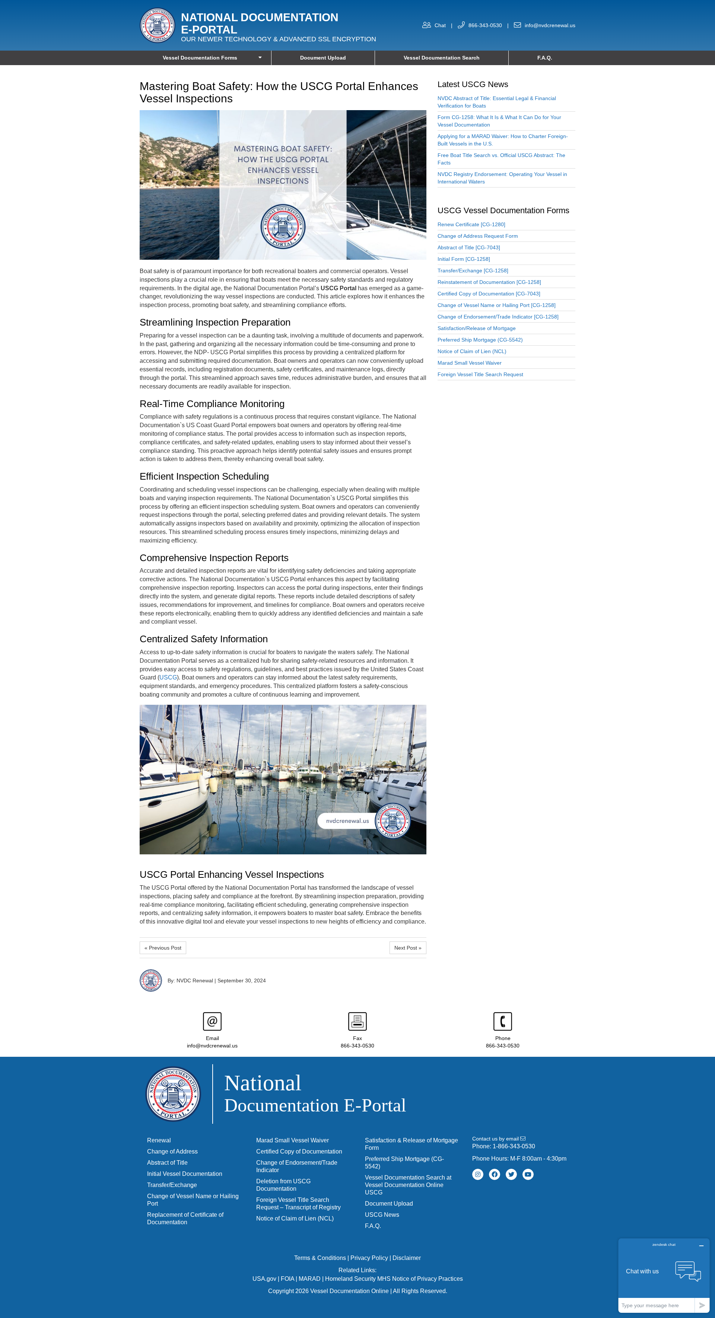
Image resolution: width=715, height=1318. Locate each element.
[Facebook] (494, 1174)
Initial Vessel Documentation (184, 1174)
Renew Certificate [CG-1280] (471, 224)
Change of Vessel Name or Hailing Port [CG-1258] (497, 305)
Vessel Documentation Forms (200, 58)
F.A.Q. (544, 58)
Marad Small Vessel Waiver (470, 363)
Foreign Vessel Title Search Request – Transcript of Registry (298, 1203)
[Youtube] (528, 1174)
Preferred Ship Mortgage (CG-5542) (480, 340)
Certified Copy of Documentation (299, 1151)
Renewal (159, 1140)
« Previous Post (162, 948)
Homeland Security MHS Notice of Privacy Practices (394, 1279)
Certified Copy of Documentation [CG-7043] (489, 294)
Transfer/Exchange (172, 1185)
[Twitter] (511, 1174)
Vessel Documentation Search (442, 58)
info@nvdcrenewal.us (550, 25)
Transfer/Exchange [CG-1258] (473, 270)
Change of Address (172, 1151)
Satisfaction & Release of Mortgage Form (411, 1144)
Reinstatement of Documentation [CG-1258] (489, 282)
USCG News (382, 1215)
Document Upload (323, 58)
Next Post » (408, 948)
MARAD (310, 1279)
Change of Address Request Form (478, 236)
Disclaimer (407, 1258)
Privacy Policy (369, 1258)
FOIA (287, 1279)
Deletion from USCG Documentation (283, 1185)
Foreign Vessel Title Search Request (480, 374)
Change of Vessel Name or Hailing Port (193, 1200)
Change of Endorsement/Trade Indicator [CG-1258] (498, 317)
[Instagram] (477, 1174)
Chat (440, 25)
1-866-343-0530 (514, 1146)
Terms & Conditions (320, 1258)
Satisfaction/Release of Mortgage (477, 328)
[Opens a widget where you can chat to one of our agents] (664, 1275)
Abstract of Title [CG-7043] (469, 247)
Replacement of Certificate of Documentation (185, 1218)
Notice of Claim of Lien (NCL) (472, 351)
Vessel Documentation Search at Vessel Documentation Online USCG (408, 1185)
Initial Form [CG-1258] (464, 259)
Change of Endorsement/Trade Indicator (296, 1166)
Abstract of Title (167, 1162)
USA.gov (264, 1279)
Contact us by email (496, 1139)
